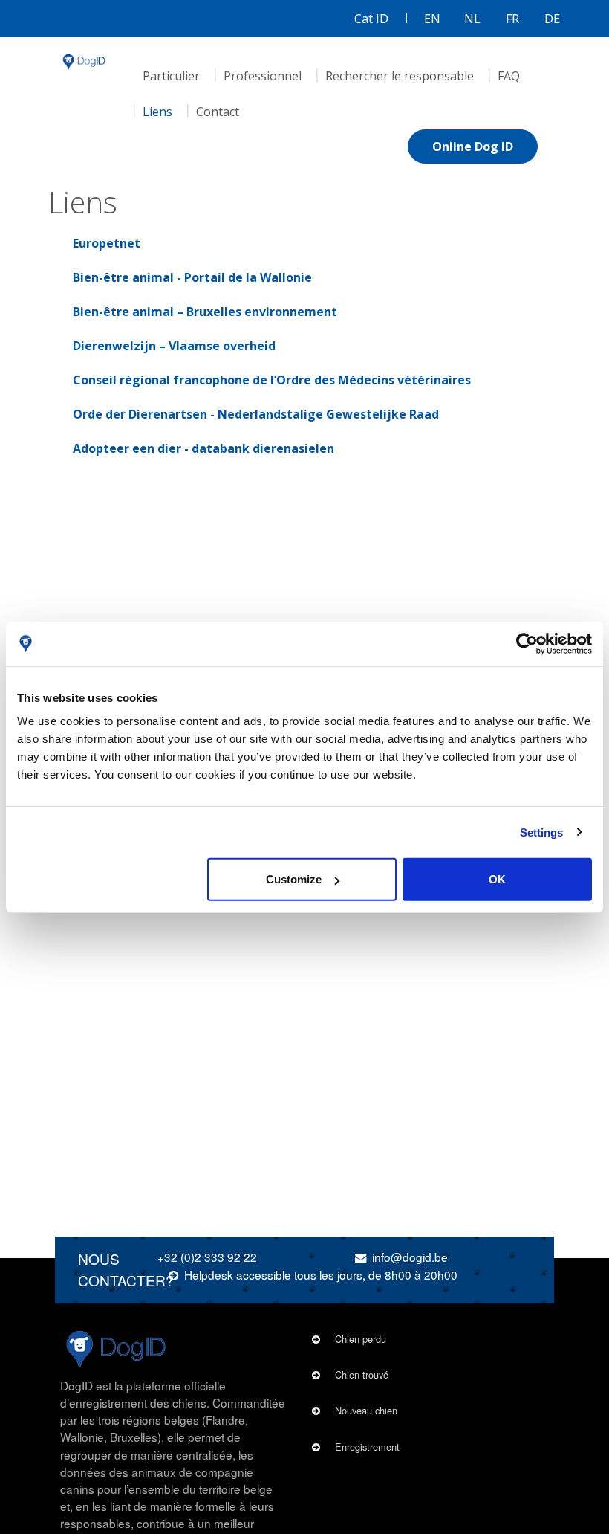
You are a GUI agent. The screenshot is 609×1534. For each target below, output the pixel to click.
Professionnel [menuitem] (263, 76)
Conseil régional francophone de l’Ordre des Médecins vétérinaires (272, 380)
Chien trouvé (361, 1374)
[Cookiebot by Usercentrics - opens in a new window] (527, 643)
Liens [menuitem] (157, 111)
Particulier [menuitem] (171, 76)
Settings (542, 831)
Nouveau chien (366, 1410)
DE (552, 18)
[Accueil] (84, 61)
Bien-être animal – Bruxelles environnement (205, 311)
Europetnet (106, 243)
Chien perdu (360, 1339)
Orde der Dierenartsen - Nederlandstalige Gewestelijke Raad (256, 414)
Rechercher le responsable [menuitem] (399, 76)
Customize (294, 879)
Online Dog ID (472, 146)
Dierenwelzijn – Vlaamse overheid (174, 346)
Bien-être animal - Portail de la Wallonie (192, 277)
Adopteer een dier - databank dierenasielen (203, 448)
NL (472, 18)
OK (497, 879)
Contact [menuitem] (217, 111)
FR (512, 18)
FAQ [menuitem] (509, 76)
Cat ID (371, 18)
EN (432, 18)
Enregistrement (367, 1447)
